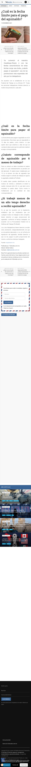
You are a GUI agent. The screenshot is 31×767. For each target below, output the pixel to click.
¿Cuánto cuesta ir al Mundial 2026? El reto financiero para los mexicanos (15, 539)
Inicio (10, 5)
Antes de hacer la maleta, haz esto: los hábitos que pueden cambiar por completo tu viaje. (15, 495)
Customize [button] (24, 765)
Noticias (16, 5)
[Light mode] (26, 2)
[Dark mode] (28, 2)
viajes (3, 500)
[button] (26, 491)
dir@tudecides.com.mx (13, 250)
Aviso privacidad (6, 740)
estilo (11, 500)
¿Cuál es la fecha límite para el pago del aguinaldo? (14, 15)
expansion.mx (10, 242)
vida (7, 500)
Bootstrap (3, 758)
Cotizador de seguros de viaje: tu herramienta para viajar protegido (13, 511)
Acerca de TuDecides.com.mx (10, 743)
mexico (4, 543)
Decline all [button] (15, 765)
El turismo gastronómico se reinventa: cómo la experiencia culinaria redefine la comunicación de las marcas (15, 524)
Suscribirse (8, 302)
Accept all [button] (7, 765)
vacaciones (16, 500)
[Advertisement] (15, 106)
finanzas (9, 515)
